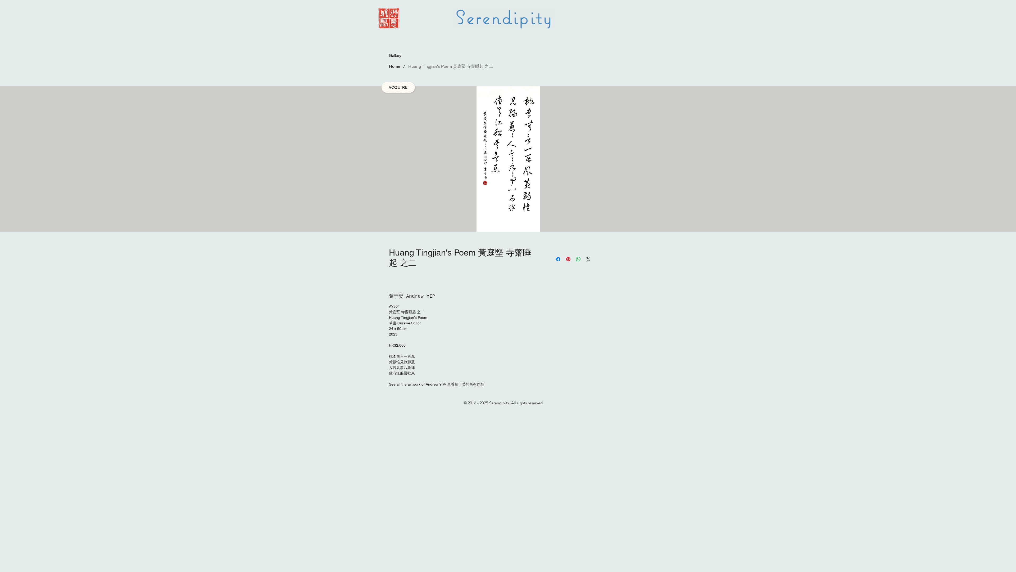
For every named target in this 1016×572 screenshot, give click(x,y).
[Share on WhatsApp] (578, 259)
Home (394, 66)
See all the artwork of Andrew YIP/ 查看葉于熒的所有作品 (436, 384)
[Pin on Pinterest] (568, 259)
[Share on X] (588, 259)
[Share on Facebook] (558, 259)
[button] (398, 87)
